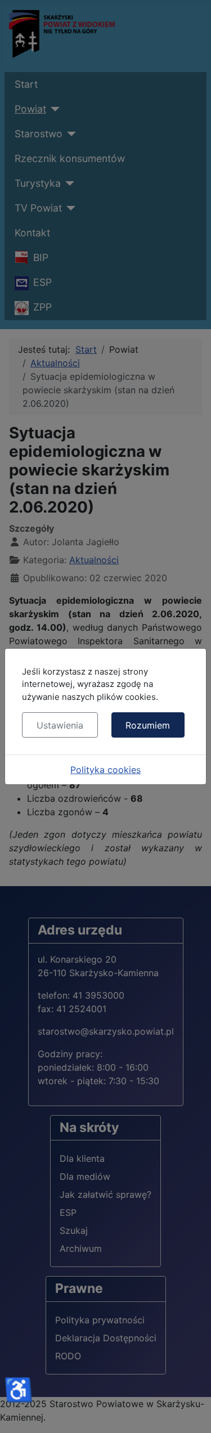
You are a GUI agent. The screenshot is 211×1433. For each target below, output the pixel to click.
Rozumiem (147, 725)
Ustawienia (60, 725)
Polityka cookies (105, 769)
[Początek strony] (191, 1412)
